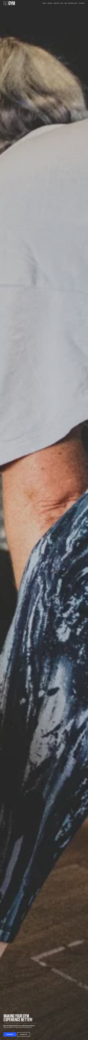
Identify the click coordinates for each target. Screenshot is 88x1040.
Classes (49, 3)
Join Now (81, 3)
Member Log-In (72, 3)
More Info (10, 1034)
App (65, 3)
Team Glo (56, 3)
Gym (61, 3)
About (44, 3)
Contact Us (23, 1034)
